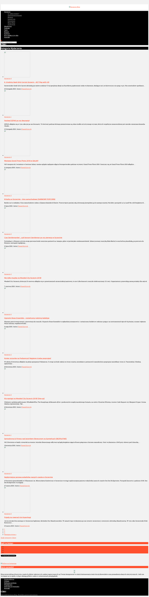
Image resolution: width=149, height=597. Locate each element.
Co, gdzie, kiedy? (13, 14)
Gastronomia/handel (15, 15)
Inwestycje (11, 19)
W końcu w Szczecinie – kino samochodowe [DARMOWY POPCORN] (29, 199)
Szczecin (7, 12)
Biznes (6, 32)
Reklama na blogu (10, 583)
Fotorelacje (11, 21)
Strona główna (9, 579)
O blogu (6, 581)
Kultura (7, 33)
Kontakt (7, 37)
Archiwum (11, 24)
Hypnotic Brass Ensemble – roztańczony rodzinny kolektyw (26, 318)
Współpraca (8, 585)
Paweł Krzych (26, 89)
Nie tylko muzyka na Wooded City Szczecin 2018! (22, 278)
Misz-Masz (11, 23)
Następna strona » (10, 534)
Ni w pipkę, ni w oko (11, 35)
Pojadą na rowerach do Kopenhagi (17, 517)
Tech (6, 30)
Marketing (8, 26)
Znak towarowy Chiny (8, 538)
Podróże (7, 28)
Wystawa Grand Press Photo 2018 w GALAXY (21, 161)
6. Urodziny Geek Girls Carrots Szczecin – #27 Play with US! (26, 82)
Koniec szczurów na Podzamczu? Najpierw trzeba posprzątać (27, 358)
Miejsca (10, 17)
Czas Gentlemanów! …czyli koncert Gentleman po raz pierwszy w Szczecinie (33, 237)
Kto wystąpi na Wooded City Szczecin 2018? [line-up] (24, 398)
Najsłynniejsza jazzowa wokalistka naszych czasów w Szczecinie (28, 477)
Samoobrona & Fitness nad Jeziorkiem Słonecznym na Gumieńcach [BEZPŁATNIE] (35, 439)
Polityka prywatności (11, 586)
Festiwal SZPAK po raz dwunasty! (16, 120)
